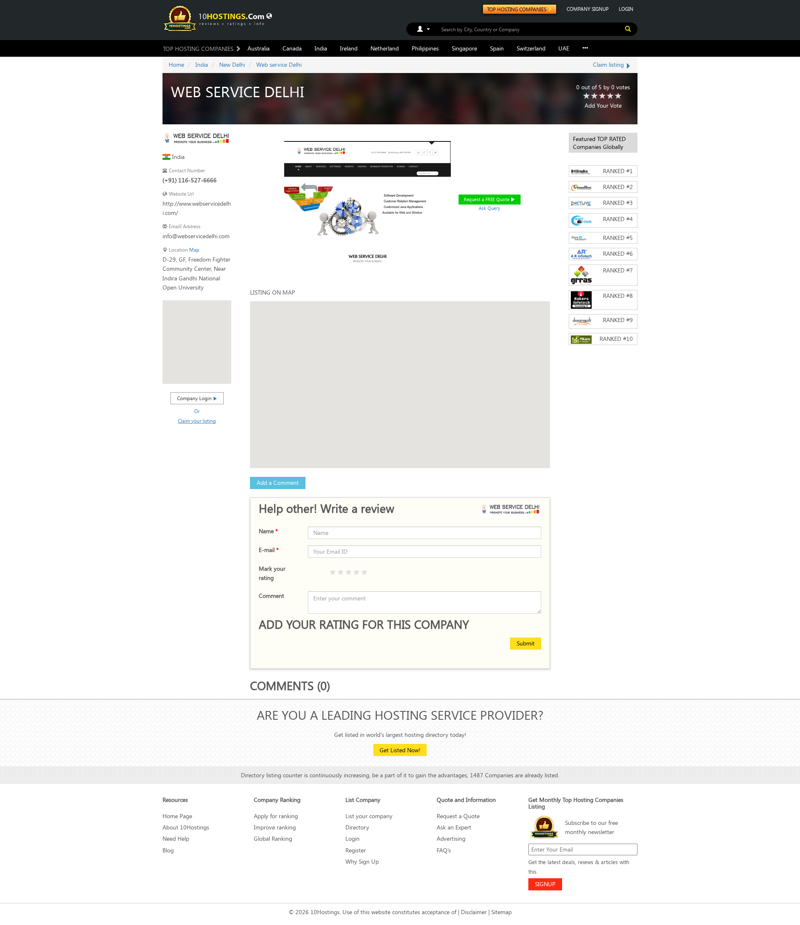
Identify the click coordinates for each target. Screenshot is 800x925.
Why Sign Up (362, 861)
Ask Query (489, 208)
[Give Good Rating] (348, 572)
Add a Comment (278, 482)
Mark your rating (272, 573)
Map (194, 250)
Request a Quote (458, 816)
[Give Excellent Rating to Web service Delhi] (618, 96)
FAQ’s (444, 850)
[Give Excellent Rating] (364, 572)
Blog (168, 850)
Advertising (451, 838)
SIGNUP (545, 884)
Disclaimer (474, 912)
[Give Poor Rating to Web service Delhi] (586, 96)
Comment (271, 596)
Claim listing (609, 64)
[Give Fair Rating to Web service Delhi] (594, 96)
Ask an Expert (454, 827)
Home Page (177, 816)
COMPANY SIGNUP (588, 8)
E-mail (269, 550)
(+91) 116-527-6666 (189, 180)
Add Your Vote (603, 105)
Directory (357, 827)
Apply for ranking (276, 816)
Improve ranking (275, 827)
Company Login (195, 398)
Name (268, 531)
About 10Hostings (185, 827)
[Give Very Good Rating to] (356, 572)
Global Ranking (273, 838)
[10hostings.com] (215, 18)
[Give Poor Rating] (333, 572)
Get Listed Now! (400, 750)
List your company (368, 816)
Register (355, 850)
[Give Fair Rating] (341, 572)
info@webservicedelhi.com (196, 236)
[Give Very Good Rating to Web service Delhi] (610, 96)
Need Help (175, 838)
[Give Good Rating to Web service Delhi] (602, 96)
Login (352, 838)
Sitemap (501, 912)
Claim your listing (197, 420)
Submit (526, 643)
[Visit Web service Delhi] (196, 140)
